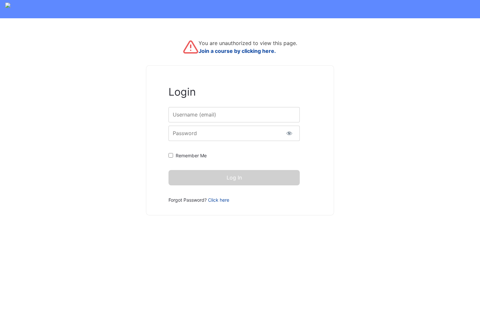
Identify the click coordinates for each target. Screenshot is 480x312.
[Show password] (289, 133)
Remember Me (191, 155)
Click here (218, 200)
